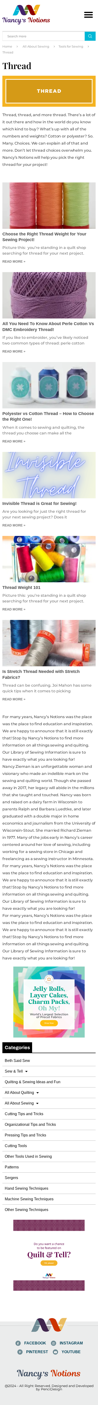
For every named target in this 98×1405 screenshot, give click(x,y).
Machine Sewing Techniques (29, 1199)
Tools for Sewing (71, 46)
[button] (88, 15)
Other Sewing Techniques (26, 1210)
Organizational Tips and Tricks (30, 1124)
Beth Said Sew (17, 1061)
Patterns (12, 1167)
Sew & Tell (14, 1071)
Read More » (13, 261)
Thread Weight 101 (21, 587)
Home (7, 46)
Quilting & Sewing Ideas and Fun (32, 1082)
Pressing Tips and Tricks (25, 1135)
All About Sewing (36, 46)
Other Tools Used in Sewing (28, 1156)
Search (90, 36)
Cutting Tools (16, 1146)
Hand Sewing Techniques (26, 1188)
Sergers (11, 1178)
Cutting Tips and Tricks (24, 1114)
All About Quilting (19, 1093)
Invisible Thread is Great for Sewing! (39, 503)
